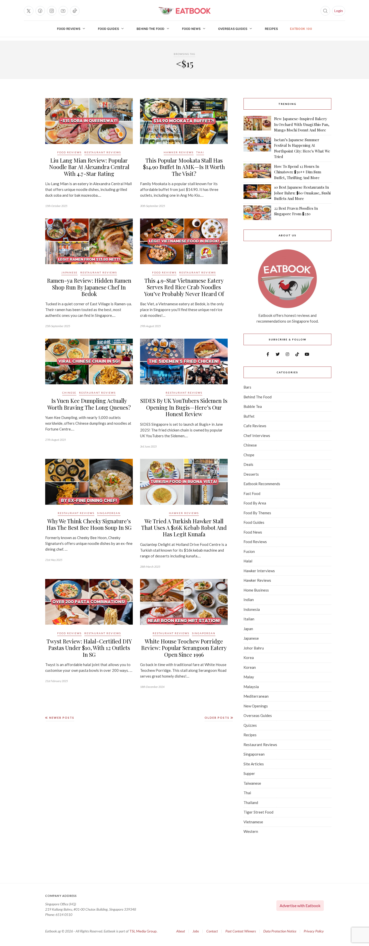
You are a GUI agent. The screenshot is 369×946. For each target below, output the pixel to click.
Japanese (69, 272)
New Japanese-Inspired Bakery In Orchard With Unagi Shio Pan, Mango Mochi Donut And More (301, 124)
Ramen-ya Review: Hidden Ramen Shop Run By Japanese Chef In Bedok (89, 287)
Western (250, 831)
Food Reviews (68, 29)
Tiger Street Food (258, 812)
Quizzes (250, 725)
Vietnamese (253, 822)
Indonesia (251, 609)
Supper (249, 773)
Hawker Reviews (179, 152)
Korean (249, 667)
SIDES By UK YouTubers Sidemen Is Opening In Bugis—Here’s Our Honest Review (183, 407)
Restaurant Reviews (102, 152)
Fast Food (251, 493)
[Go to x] (28, 11)
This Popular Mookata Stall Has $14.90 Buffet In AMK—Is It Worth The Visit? (184, 167)
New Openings (255, 706)
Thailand (250, 802)
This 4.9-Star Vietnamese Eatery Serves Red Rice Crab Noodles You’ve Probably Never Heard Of (184, 287)
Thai (200, 152)
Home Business (256, 590)
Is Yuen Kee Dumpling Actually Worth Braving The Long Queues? (89, 404)
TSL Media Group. (143, 931)
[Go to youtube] (63, 11)
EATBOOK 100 (301, 29)
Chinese (69, 392)
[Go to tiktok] (75, 11)
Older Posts (217, 717)
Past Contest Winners (240, 931)
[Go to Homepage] (184, 11)
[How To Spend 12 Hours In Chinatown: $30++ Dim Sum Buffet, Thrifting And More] (257, 172)
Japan (248, 628)
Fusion (249, 551)
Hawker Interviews (259, 570)
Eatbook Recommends (261, 483)
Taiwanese (252, 783)
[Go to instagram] (51, 11)
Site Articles (253, 764)
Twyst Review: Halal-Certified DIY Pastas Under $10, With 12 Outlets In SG (89, 647)
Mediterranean (256, 696)
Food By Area (254, 503)
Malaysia (251, 686)
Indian (248, 599)
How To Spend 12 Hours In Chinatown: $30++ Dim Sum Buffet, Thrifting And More (297, 172)
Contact (212, 931)
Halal (247, 561)
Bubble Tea (252, 406)
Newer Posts (61, 717)
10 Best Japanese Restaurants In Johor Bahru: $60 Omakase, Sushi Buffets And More (302, 193)
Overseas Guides (232, 29)
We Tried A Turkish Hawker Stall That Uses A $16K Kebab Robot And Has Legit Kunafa (184, 527)
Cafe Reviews (254, 425)
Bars (247, 387)
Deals (248, 464)
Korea (248, 657)
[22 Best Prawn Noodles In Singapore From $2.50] (257, 212)
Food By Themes (257, 513)
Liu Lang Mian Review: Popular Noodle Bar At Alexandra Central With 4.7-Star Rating (89, 167)
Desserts (251, 474)
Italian (248, 619)
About (180, 931)
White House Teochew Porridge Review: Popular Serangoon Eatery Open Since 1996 (184, 647)
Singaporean (108, 513)
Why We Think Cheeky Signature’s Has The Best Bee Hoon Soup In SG (89, 524)
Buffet (249, 416)
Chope (248, 455)
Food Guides (108, 29)
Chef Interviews (256, 435)
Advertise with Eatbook (300, 905)
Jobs (196, 931)
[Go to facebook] (40, 11)
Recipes (271, 29)
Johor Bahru (253, 648)
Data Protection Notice (279, 931)
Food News (191, 29)
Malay (248, 677)
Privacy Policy (314, 931)
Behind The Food (150, 29)
